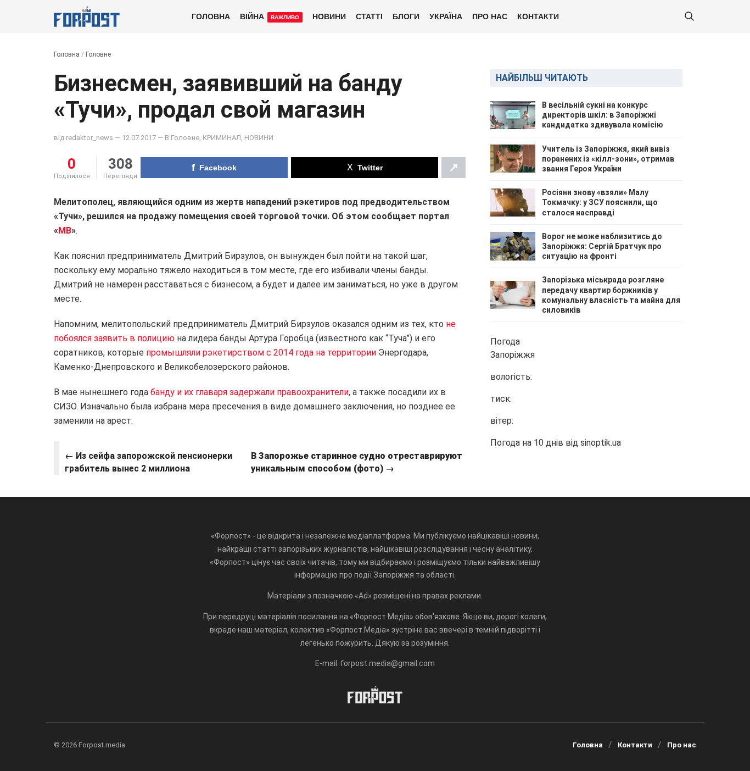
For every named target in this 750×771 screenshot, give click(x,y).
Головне (98, 54)
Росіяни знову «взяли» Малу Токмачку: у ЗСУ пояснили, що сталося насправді (600, 202)
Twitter (370, 167)
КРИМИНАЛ (222, 138)
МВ (64, 230)
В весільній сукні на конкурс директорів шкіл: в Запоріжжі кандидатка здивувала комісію (602, 115)
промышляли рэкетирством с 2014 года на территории (262, 352)
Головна (211, 15)
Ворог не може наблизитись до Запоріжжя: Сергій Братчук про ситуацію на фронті (602, 246)
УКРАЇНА (445, 15)
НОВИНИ (329, 15)
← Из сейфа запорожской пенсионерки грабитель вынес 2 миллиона (148, 462)
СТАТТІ (369, 15)
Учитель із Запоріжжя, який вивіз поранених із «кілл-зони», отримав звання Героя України (608, 159)
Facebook (218, 167)
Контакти (538, 15)
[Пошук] (689, 17)
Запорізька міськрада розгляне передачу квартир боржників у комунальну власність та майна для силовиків (611, 294)
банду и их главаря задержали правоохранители (249, 392)
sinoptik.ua (600, 442)
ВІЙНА (269, 15)
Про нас (489, 15)
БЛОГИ (406, 15)
